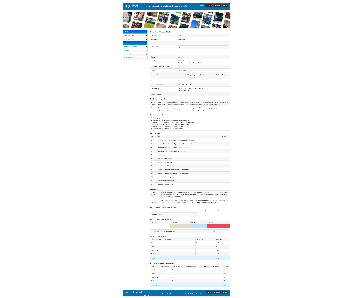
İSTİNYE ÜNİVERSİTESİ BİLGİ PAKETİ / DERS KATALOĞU (166, 6)
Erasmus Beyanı (128, 54)
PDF (226, 5)
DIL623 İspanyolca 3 (130, 32)
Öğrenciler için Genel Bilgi (131, 46)
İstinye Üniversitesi (129, 35)
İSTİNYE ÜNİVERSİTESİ (133, 292)
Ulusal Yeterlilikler (128, 57)
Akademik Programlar (129, 39)
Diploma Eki (127, 50)
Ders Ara (210, 5)
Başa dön (225, 292)
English (202, 5)
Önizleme (218, 5)
